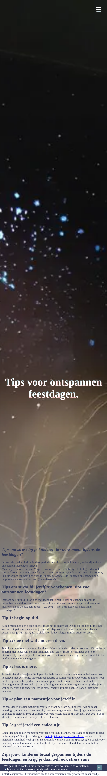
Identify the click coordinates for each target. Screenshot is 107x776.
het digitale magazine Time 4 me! (64, 736)
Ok (99, 768)
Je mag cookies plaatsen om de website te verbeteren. (38, 769)
